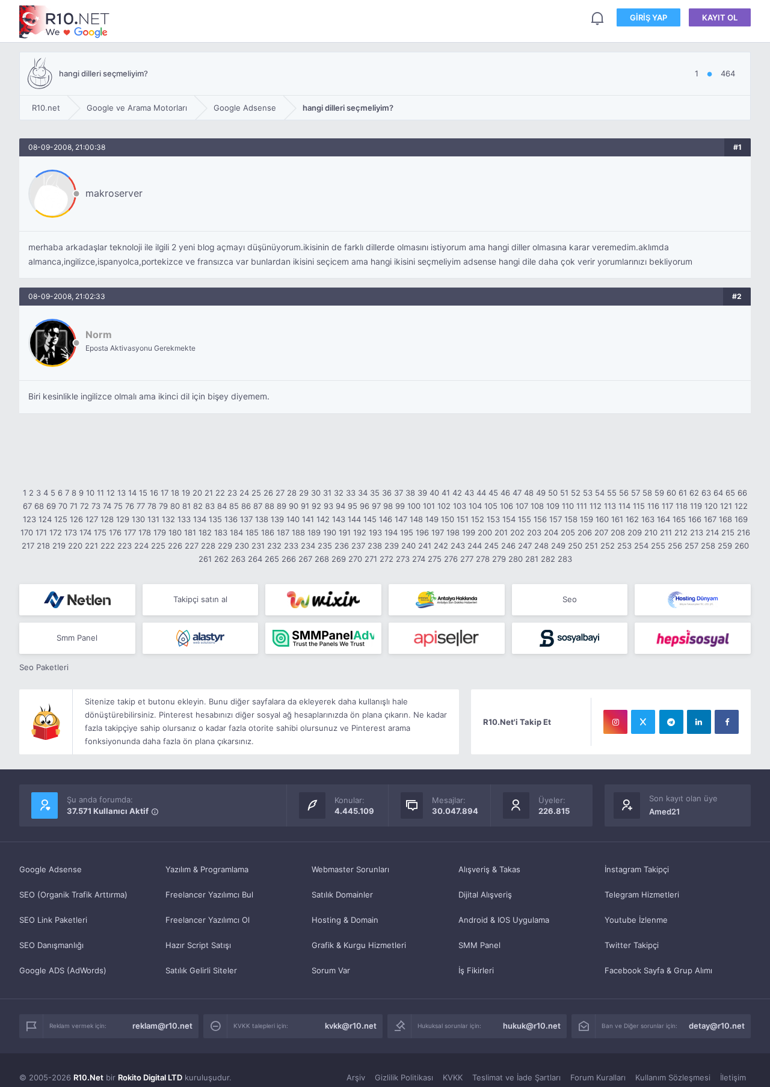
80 (175, 506)
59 (659, 492)
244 (474, 545)
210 (651, 532)
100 (413, 506)
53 (588, 492)
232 (274, 545)
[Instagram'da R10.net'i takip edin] (615, 722)
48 (529, 492)
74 (107, 506)
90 (293, 506)
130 (138, 519)
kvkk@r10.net (351, 1025)
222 (107, 545)
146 (385, 519)
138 (261, 519)
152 (477, 519)
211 (666, 532)
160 (602, 519)
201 (501, 532)
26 (268, 492)
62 (694, 492)
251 (591, 545)
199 (468, 532)
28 (292, 492)
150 (447, 519)
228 (208, 545)
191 (345, 532)
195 (406, 532)
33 (351, 492)
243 (458, 545)
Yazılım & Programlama (206, 869)
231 (258, 545)
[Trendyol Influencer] (323, 599)
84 (222, 506)
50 (553, 492)
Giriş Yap (648, 17)
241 (424, 545)
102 (444, 506)
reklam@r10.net (162, 1025)
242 (441, 545)
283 (565, 559)
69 (51, 506)
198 (453, 532)
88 (269, 506)
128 (107, 519)
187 (283, 532)
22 (220, 492)
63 (706, 492)
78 (151, 506)
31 (327, 492)
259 (725, 545)
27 (280, 492)
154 (509, 519)
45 (493, 492)
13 (121, 492)
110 (568, 506)
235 (325, 545)
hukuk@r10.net (532, 1025)
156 (540, 519)
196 (422, 532)
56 (624, 492)
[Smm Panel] (447, 638)
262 (221, 559)
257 (691, 545)
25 (256, 492)
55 (612, 492)
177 (130, 532)
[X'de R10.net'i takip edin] (643, 722)
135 (215, 519)
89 (281, 506)
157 (555, 519)
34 (363, 492)
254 (641, 545)
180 (175, 532)
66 (742, 492)
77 (141, 506)
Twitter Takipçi (632, 945)
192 (359, 532)
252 (607, 545)
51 (564, 492)
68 (39, 506)
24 (244, 492)
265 (272, 559)
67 (27, 506)
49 (541, 492)
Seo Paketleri (44, 667)
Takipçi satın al (200, 599)
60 (671, 492)
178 (144, 532)
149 (432, 519)
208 (618, 532)
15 (143, 492)
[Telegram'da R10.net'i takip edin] (671, 722)
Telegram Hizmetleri (642, 894)
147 (401, 519)
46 (505, 492)
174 (85, 532)
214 (712, 532)
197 (437, 532)
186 (267, 532)
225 (158, 545)
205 (568, 532)
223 (124, 545)
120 (711, 506)
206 (585, 532)
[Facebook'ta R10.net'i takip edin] (727, 722)
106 (506, 506)
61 (683, 492)
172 (55, 532)
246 (508, 545)
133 (184, 519)
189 (314, 532)
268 (322, 559)
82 (198, 506)
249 (558, 545)
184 (236, 532)
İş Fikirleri (476, 970)
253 (624, 545)
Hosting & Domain (345, 920)
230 (242, 545)
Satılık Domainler (342, 894)
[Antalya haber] (447, 599)
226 (175, 545)
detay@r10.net (717, 1025)
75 (118, 506)
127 (91, 519)
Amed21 (664, 811)
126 (76, 519)
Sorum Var (331, 970)
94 (340, 506)
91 (305, 506)
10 (90, 492)
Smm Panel (77, 637)
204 (551, 532)
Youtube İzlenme (636, 920)
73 (95, 506)
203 (534, 532)
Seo (569, 599)
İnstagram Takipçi (637, 869)
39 (422, 492)
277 (466, 559)
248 (541, 545)
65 (730, 492)
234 (308, 545)
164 (663, 519)
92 (316, 506)
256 (675, 545)
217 (28, 545)
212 (681, 532)
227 (192, 545)
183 (220, 532)
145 (370, 519)
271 (371, 559)
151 (463, 519)
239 (391, 545)
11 (100, 492)
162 (632, 519)
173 (70, 532)
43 (469, 492)
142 (323, 519)
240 (408, 545)
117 (667, 506)
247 (525, 545)
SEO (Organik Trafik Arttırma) (73, 894)
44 (481, 492)
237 (358, 545)
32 (338, 492)
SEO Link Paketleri (53, 920)
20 (197, 492)
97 (376, 506)
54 (600, 492)
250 (575, 545)
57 (635, 492)
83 (210, 506)
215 (728, 532)
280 (515, 559)
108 (537, 506)
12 (110, 492)
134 (199, 519)
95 (352, 506)
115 (639, 506)
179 (159, 532)
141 (308, 519)
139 (277, 519)
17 (164, 492)
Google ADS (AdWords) (62, 970)
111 (581, 506)
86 (246, 506)
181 (190, 532)
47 (517, 492)
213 (696, 532)
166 (694, 519)
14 (132, 492)
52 (576, 492)
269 (338, 559)
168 (725, 519)
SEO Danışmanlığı (51, 945)
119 (696, 506)
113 (610, 506)
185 (252, 532)
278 (483, 559)
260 (742, 545)
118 (682, 506)
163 (647, 519)
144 (354, 519)
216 (743, 532)
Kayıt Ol (720, 17)
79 (163, 506)
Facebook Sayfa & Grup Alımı (658, 970)
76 (129, 506)
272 (386, 559)
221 (91, 545)
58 (647, 492)
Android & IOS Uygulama (503, 920)
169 (741, 519)
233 (291, 545)
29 (304, 492)
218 (43, 545)
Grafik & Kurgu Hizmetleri (359, 945)
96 (364, 506)
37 (398, 492)
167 (710, 519)
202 (517, 532)
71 (74, 506)
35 (375, 492)
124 (45, 519)
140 (293, 519)
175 (100, 532)
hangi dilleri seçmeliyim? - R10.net (64, 21)
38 (410, 492)
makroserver (114, 193)
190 (329, 532)
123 (29, 519)
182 (205, 532)
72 (84, 506)
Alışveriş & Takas (489, 869)
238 (375, 545)
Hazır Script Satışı (198, 945)
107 (522, 506)
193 (375, 532)
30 (316, 492)
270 (355, 559)
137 (246, 519)
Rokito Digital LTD (150, 1077)
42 (457, 492)
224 (141, 545)
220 (75, 545)
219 (59, 545)
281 (531, 559)
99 (400, 506)
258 (708, 545)
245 (491, 545)
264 (255, 559)
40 (434, 492)
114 (624, 506)
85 (234, 506)
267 (305, 559)
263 (238, 559)
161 (617, 519)
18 (175, 492)
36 (387, 492)
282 (548, 559)
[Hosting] (77, 599)
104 (475, 506)
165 (679, 519)
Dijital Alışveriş (485, 894)
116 (653, 506)
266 (289, 559)
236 (341, 545)
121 (726, 506)
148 (416, 519)
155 (524, 519)
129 (122, 519)
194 (391, 532)
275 (435, 559)
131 (153, 519)
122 (741, 506)
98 (388, 506)
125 (60, 519)
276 (451, 559)
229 (225, 545)
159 (586, 519)
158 (571, 519)
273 (403, 559)
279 (499, 559)
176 (115, 532)
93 (328, 506)
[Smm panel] (323, 638)
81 (186, 506)
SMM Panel (479, 945)
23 (232, 492)
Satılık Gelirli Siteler (201, 970)
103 (459, 506)
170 (26, 532)
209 (634, 532)
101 (429, 506)
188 (298, 532)
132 (168, 519)
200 (485, 532)
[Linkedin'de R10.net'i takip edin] (699, 722)
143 (338, 519)
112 (596, 506)
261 (205, 559)
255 (658, 545)
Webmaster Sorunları (350, 869)
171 (41, 532)
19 (186, 492)
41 (446, 492)
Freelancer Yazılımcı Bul (209, 894)
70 (62, 506)
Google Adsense (50, 869)
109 (552, 506)
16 (154, 492)
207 (601, 532)
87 (257, 506)
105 (490, 506)
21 (209, 492)
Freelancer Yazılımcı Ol (207, 920)
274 (418, 559)
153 (493, 519)
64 (718, 492)
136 (231, 519)
